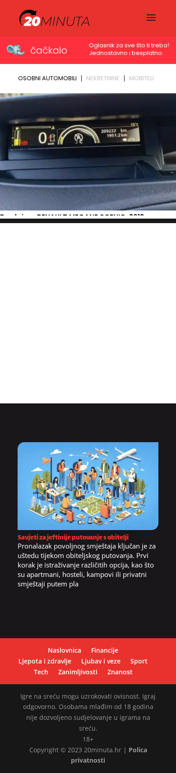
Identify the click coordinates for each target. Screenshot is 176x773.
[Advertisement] (88, 311)
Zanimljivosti (77, 672)
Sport (139, 661)
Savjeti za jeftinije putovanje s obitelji (73, 538)
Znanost (120, 672)
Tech (41, 672)
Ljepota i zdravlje (45, 661)
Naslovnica (64, 650)
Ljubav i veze (100, 661)
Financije (104, 650)
